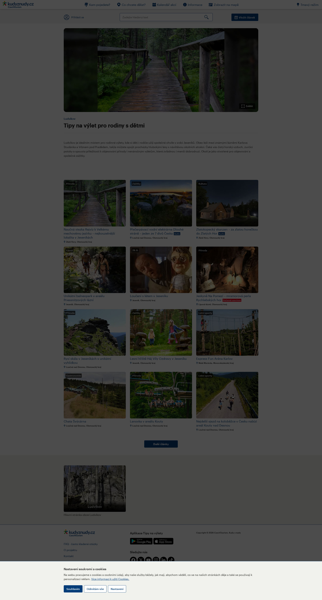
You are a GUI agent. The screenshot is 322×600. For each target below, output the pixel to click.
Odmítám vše (95, 588)
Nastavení (117, 588)
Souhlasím (73, 588)
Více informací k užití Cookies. (110, 579)
